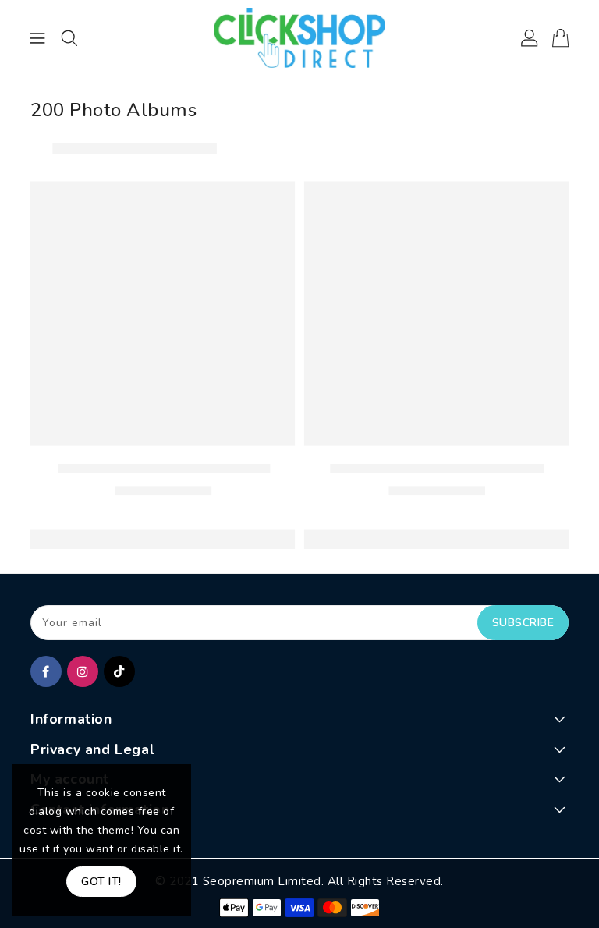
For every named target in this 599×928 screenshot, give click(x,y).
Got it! (101, 881)
